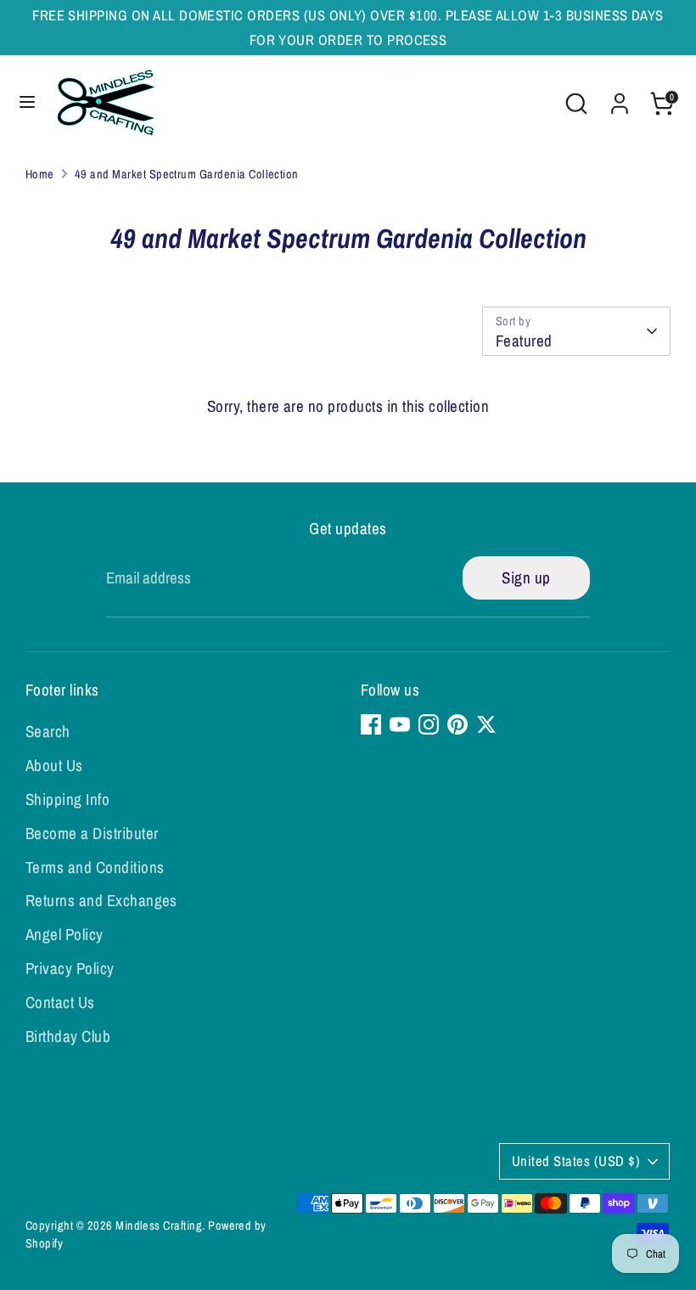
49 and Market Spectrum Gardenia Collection (187, 174)
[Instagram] (428, 724)
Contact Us (60, 1002)
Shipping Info (67, 799)
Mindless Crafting (158, 1225)
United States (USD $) (576, 1161)
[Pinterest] (457, 724)
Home (39, 174)
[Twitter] (486, 724)
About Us (54, 765)
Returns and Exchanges (101, 900)
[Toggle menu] (27, 103)
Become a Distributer (92, 833)
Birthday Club (67, 1036)
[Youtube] (400, 724)
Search (47, 731)
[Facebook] (371, 724)
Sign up (526, 577)
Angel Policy (64, 934)
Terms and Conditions (95, 867)
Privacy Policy (70, 968)
